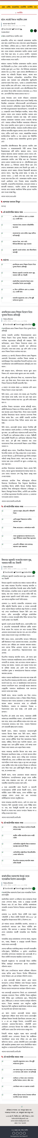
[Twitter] (17, 1133)
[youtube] (24, 1133)
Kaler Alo (17, 1130)
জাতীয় (8, 7)
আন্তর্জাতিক (15, 7)
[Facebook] (13, 1133)
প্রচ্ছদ (3, 7)
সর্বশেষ (6, 260)
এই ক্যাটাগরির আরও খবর (13, 212)
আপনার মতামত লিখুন (11, 202)
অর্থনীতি (30, 7)
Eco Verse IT (24, 1136)
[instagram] (20, 1133)
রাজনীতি (23, 7)
